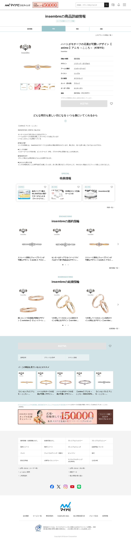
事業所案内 (49, 516)
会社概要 (26, 516)
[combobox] (90, 5)
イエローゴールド (80, 68)
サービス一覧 (37, 516)
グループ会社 (93, 516)
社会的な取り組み (63, 516)
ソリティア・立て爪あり (82, 63)
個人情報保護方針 (79, 516)
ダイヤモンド (78, 78)
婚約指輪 (77, 58)
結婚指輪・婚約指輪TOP (39, 404)
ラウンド (77, 83)
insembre (56, 404)
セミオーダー (78, 88)
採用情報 (105, 516)
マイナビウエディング (24, 404)
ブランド (49, 404)
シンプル (77, 73)
